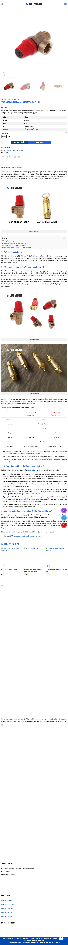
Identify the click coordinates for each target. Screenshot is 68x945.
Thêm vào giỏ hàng (19, 142)
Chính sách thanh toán (7, 909)
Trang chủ (3, 99)
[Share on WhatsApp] (3, 157)
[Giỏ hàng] (65, 4)
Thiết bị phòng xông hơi (13, 99)
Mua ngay (39, 142)
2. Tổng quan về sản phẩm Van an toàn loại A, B (14, 243)
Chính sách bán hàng (6, 913)
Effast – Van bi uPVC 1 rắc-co (9, 569)
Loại (3, 133)
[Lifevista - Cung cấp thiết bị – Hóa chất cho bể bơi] (34, 4)
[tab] (7, 167)
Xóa (66, 132)
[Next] (63, 43)
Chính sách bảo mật (6, 900)
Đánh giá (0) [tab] (18, 167)
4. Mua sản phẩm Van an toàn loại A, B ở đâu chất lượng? (16, 247)
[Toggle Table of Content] (63, 238)
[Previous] (4, 43)
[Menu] (2, 4)
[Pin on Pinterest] (15, 157)
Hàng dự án (8, 150)
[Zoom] (3, 74)
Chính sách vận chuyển (7, 904)
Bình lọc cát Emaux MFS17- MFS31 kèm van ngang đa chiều (33, 570)
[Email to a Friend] (12, 157)
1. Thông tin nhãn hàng (8, 241)
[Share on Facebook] (6, 157)
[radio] (4, 136)
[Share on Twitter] (9, 157)
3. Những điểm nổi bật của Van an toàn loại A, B (14, 245)
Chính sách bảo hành (6, 917)
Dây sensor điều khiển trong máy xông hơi (56, 570)
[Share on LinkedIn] (18, 157)
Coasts (6, 152)
